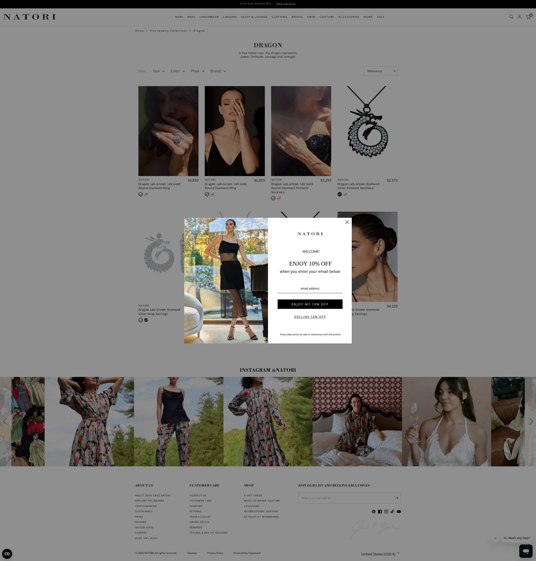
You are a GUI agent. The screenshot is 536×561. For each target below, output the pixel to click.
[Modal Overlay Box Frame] (268, 280)
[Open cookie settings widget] (7, 554)
